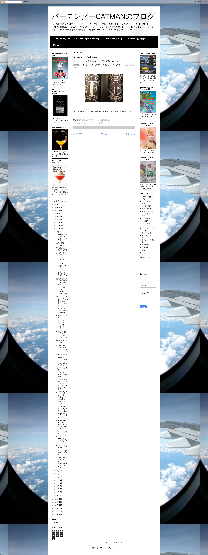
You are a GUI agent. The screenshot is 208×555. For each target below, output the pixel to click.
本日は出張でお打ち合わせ (61, 244)
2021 (57, 220)
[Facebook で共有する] (106, 120)
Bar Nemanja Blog (114, 39)
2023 (57, 214)
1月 (58, 492)
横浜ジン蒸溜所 (147, 233)
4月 (58, 483)
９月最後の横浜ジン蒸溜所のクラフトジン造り (61, 237)
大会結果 (145, 247)
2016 (57, 508)
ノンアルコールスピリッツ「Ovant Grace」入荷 (61, 290)
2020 (57, 496)
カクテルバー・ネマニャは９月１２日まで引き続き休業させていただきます (61, 462)
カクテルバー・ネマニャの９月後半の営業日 (61, 348)
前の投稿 (130, 134)
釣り (143, 250)
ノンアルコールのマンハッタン (61, 254)
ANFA (56, 523)
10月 (58, 229)
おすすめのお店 (147, 211)
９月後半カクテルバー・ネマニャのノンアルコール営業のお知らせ (61, 361)
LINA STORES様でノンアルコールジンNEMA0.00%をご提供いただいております (61, 412)
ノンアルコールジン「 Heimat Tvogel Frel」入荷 (61, 263)
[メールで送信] (99, 120)
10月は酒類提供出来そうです (61, 249)
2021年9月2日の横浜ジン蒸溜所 (61, 453)
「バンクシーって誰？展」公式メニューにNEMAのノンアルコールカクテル (61, 384)
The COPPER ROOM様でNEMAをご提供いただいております (61, 424)
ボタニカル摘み (61, 354)
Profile (56, 45)
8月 (58, 471)
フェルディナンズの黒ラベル (61, 337)
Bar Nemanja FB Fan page (88, 39)
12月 (58, 222)
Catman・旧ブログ (136, 39)
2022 (57, 217)
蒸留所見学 (146, 244)
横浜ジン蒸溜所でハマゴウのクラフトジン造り (61, 281)
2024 (57, 211)
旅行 (143, 252)
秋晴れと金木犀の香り (61, 342)
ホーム (104, 134)
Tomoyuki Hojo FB (61, 39)
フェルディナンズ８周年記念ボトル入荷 (61, 310)
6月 (58, 477)
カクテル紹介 (146, 218)
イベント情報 (146, 206)
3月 (58, 486)
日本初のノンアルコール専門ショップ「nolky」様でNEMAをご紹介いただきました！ (61, 397)
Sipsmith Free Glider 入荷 (61, 332)
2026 (57, 205)
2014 (57, 514)
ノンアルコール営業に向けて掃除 (61, 374)
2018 (57, 502)
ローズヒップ (60, 436)
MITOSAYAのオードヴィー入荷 (61, 441)
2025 (57, 208)
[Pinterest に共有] (108, 120)
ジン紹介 (100, 123)
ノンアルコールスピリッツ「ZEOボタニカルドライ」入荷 (61, 324)
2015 (57, 511)
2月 (58, 489)
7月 (58, 474)
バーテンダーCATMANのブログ (103, 16)
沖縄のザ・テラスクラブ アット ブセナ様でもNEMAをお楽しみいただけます (62, 301)
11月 (58, 226)
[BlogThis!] (102, 120)
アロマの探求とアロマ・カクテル (148, 202)
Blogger (114, 548)
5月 (58, 480)
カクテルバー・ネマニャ (87, 123)
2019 (57, 499)
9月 (58, 232)
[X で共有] (104, 120)
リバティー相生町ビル (61, 447)
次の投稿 (77, 134)
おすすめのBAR (147, 209)
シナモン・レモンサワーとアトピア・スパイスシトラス (61, 273)
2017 (57, 505)
